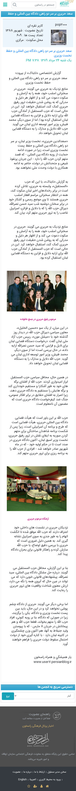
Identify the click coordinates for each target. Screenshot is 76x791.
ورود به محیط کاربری (50, 780)
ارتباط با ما (39, 772)
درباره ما (27, 772)
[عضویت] (35, 786)
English (22, 780)
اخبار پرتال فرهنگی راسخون (38, 726)
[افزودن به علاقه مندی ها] (29, 786)
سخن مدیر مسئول (57, 772)
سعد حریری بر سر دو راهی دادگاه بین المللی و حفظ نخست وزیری (39, 53)
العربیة (33, 780)
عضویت (17, 772)
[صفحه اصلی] (47, 786)
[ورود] (41, 786)
